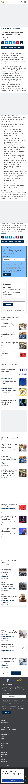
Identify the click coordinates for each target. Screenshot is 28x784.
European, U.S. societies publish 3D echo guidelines (8, 402)
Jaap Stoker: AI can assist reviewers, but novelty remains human (8, 325)
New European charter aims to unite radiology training (8, 381)
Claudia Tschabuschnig (9, 450)
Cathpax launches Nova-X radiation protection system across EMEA (9, 660)
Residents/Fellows (6, 378)
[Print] (2, 42)
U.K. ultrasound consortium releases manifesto (7, 570)
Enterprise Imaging (6, 388)
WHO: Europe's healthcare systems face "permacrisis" (9, 530)
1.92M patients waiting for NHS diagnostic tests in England (9, 632)
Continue (8, 304)
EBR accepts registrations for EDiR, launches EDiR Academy (9, 333)
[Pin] (17, 42)
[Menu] (25, 2)
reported (15, 79)
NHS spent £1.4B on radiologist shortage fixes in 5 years (8, 646)
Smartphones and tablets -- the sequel (9, 391)
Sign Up (7, 274)
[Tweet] (14, 42)
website (3, 233)
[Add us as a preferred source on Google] (21, 42)
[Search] (21, 2)
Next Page (16, 673)
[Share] (6, 42)
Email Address (7, 256)
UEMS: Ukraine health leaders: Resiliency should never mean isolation (8, 584)
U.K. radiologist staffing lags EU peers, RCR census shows (9, 517)
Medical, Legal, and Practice (10, 29)
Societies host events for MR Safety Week (9, 352)
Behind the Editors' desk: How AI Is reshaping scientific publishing (9, 344)
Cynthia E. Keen (5, 38)
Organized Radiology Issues (9, 399)
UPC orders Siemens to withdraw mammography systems (9, 596)
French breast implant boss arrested (8, 370)
